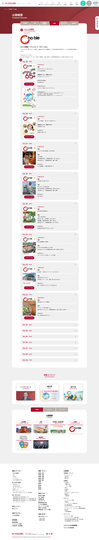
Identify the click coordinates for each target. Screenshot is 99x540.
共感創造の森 (41, 499)
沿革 (35, 23)
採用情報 (14, 520)
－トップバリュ (15, 478)
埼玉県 (39, 483)
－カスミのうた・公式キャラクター (71, 492)
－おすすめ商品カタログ (17, 480)
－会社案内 (66, 489)
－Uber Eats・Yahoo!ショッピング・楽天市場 (22, 492)
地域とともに (42, 493)
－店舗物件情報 (41, 520)
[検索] (18, 3)
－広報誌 (65, 491)
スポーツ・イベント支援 (43, 506)
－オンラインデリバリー (17, 487)
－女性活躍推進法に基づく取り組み (71, 521)
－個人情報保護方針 (68, 505)
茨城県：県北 (41, 473)
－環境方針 (66, 510)
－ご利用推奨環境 (67, 511)
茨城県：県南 (41, 476)
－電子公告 (66, 478)
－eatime (14, 476)
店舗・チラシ (42, 471)
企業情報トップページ (68, 473)
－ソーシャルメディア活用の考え (71, 503)
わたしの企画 (41, 497)
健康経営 (74, 23)
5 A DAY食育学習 (15, 515)
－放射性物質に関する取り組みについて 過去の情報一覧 (24, 498)
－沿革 (65, 487)
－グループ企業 (67, 486)
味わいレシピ (15, 508)
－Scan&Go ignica (16, 486)
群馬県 (39, 487)
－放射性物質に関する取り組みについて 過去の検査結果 (24, 500)
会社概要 (25, 23)
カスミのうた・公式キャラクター (64, 23)
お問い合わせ (42, 514)
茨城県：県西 (41, 478)
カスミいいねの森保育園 (69, 527)
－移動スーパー (15, 489)
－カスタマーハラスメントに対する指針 (72, 506)
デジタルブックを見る (29, 84)
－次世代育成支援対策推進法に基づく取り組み (74, 519)
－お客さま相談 (41, 518)
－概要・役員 (67, 484)
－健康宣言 (66, 495)
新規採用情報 (15, 522)
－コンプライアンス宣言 (69, 500)
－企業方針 (66, 476)
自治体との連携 (41, 495)
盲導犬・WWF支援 (42, 507)
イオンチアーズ (41, 500)
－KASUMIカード (15, 484)
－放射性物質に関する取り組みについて (20, 497)
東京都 (39, 489)
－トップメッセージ (68, 475)
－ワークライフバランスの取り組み (71, 517)
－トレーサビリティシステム (18, 501)
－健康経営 (66, 494)
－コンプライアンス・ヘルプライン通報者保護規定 (74, 508)
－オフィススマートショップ (18, 491)
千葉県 (39, 481)
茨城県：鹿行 (41, 480)
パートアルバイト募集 (17, 524)
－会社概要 (66, 482)
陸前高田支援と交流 (42, 502)
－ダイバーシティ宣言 (68, 516)
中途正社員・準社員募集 (17, 525)
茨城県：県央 (41, 475)
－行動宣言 (66, 501)
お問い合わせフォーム (43, 516)
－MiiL (13, 475)
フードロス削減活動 (42, 504)
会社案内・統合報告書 (44, 23)
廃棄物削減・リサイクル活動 (44, 509)
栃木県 (39, 485)
